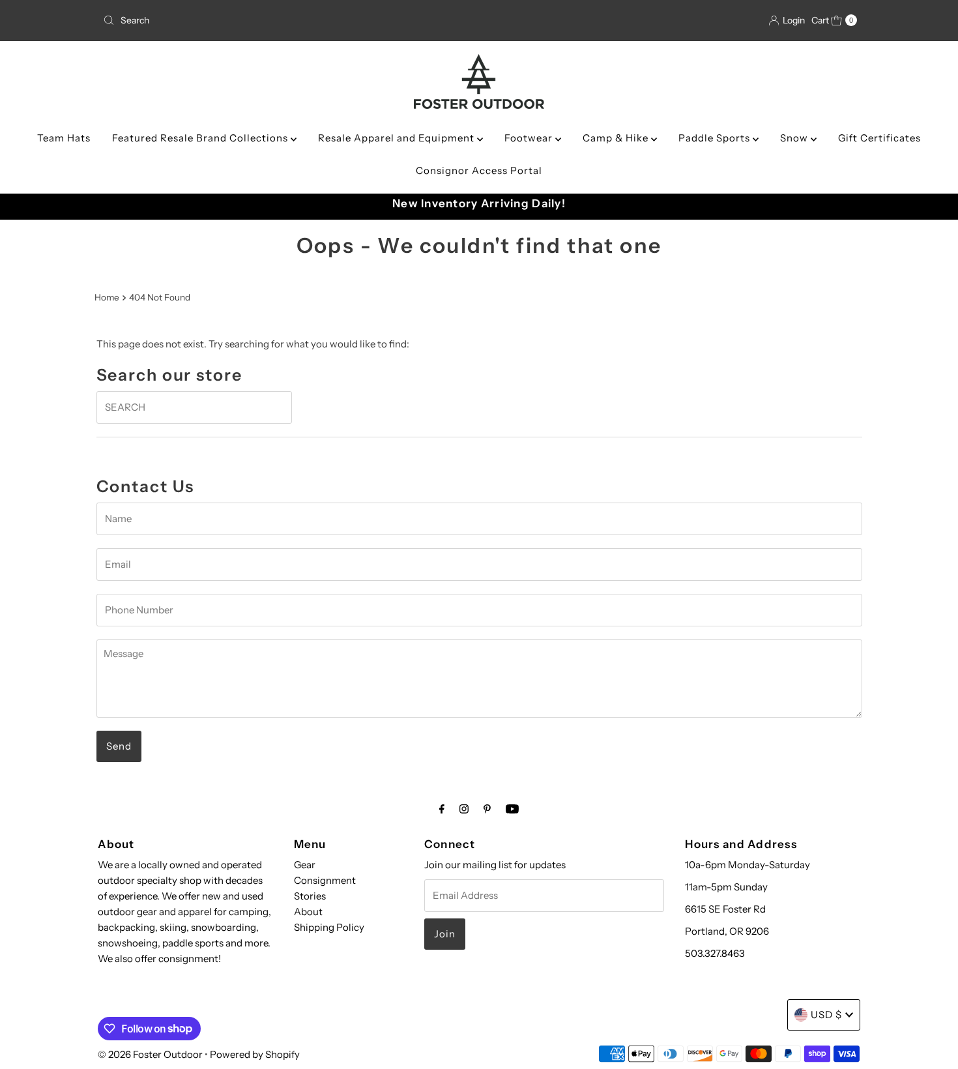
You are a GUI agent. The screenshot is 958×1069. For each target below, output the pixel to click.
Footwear (529, 138)
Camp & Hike (617, 138)
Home (106, 297)
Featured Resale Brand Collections (201, 138)
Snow (795, 138)
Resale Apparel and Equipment (397, 138)
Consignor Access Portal (479, 170)
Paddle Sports (715, 138)
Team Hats (64, 138)
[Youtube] (512, 809)
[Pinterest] (487, 809)
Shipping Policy (329, 927)
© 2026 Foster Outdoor (150, 1054)
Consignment (325, 880)
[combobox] (221, 20)
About (308, 911)
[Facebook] (441, 809)
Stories (310, 896)
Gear (304, 864)
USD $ (826, 1014)
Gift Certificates (879, 138)
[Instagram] (464, 809)
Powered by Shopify (255, 1054)
